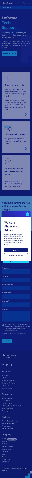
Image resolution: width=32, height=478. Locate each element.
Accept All (16, 250)
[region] (16, 239)
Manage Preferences (16, 255)
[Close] (27, 214)
